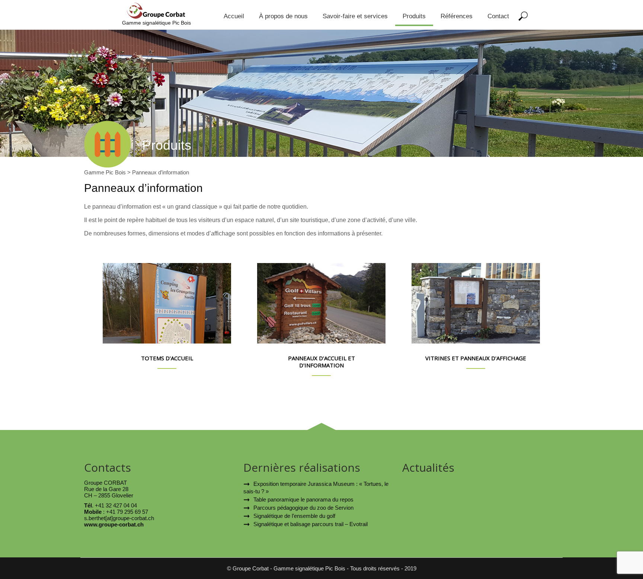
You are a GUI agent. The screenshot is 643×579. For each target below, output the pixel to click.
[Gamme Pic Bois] (156, 16)
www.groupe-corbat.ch (114, 524)
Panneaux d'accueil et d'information (321, 362)
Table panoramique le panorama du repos (303, 499)
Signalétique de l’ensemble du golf (294, 516)
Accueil (234, 16)
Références (457, 16)
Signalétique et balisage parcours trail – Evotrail (310, 524)
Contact (498, 16)
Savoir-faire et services (355, 16)
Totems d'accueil (167, 358)
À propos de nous (283, 16)
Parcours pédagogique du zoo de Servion (303, 507)
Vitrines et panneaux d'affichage (475, 358)
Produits (414, 16)
